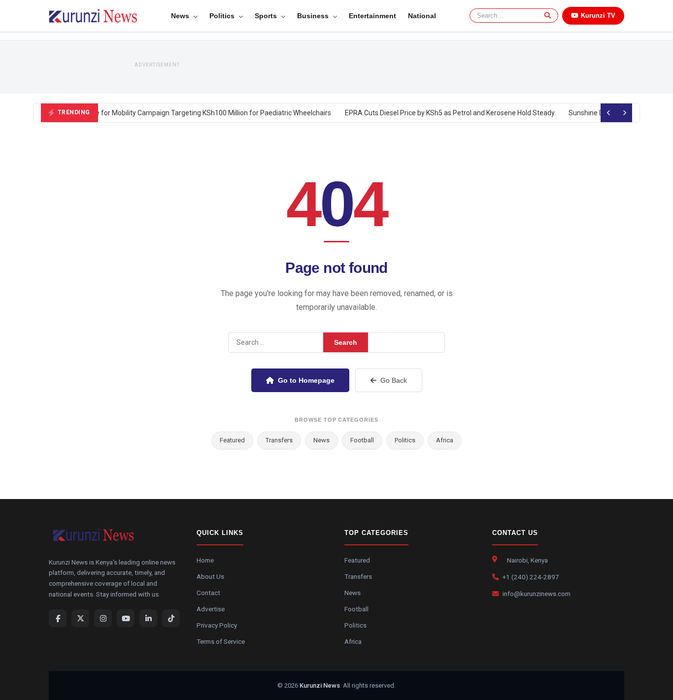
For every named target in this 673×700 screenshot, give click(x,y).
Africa (444, 440)
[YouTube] (126, 618)
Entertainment (372, 16)
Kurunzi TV (598, 15)
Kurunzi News (320, 685)
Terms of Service (221, 641)
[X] (80, 618)
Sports (267, 16)
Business (314, 16)
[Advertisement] (359, 66)
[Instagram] (103, 618)
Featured (232, 440)
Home (205, 560)
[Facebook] (58, 618)
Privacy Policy (217, 625)
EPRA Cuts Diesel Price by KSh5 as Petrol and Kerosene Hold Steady (447, 113)
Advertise (211, 609)
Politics (222, 16)
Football (362, 440)
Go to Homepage (306, 380)
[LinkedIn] (148, 618)
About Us (210, 576)
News (181, 16)
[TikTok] (171, 618)
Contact (208, 593)
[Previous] (608, 112)
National (422, 16)
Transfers (279, 440)
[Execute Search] (546, 15)
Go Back (393, 380)
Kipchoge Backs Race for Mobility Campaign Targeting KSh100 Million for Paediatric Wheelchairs (180, 113)
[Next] (624, 112)
